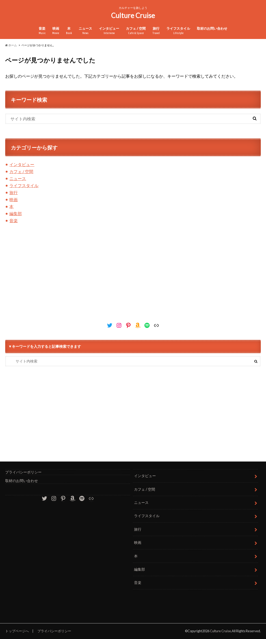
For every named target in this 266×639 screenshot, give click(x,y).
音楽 (42, 30)
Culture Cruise (133, 15)
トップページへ (17, 631)
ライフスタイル (178, 30)
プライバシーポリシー (23, 472)
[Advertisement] (133, 274)
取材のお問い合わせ (212, 28)
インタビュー (109, 30)
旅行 (156, 30)
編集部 (15, 213)
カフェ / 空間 (136, 30)
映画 (55, 30)
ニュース (85, 30)
